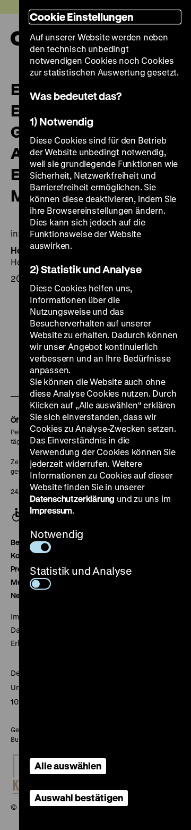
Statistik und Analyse (81, 571)
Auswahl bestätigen (78, 797)
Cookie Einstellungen (82, 17)
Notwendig (56, 534)
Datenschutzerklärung (72, 498)
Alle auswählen (67, 765)
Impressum (51, 510)
